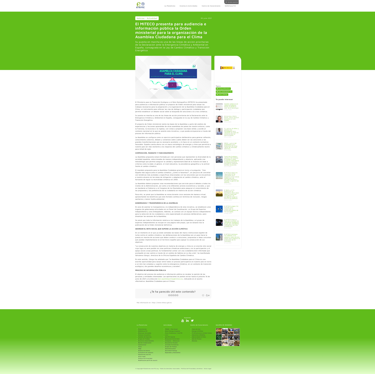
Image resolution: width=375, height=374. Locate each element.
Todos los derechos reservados (170, 368)
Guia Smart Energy (171, 350)
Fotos (140, 346)
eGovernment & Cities (199, 337)
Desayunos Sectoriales (172, 339)
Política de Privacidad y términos (192, 368)
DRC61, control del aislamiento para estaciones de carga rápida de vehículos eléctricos (230, 146)
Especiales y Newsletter (173, 352)
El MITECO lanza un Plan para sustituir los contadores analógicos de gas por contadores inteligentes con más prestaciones (231, 223)
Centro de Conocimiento (211, 6)
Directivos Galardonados (146, 341)
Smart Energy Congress (172, 331)
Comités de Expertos (145, 337)
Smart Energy (222, 94)
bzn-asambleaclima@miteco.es (170, 279)
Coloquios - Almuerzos (172, 341)
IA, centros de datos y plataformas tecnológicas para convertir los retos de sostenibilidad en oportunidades (231, 132)
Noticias (194, 341)
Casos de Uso (196, 329)
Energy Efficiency (224, 88)
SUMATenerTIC (230, 6)
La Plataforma (170, 6)
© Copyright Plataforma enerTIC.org (147, 368)
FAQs (139, 348)
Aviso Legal (142, 356)
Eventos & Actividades (188, 6)
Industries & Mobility (198, 335)
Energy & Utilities (197, 331)
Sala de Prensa (196, 339)
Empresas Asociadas (144, 333)
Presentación (142, 329)
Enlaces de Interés (144, 350)
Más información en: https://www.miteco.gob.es (154, 302)
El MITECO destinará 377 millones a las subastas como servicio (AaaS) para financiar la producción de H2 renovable (232, 238)
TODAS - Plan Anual (171, 329)
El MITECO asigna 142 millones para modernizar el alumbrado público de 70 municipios (231, 209)
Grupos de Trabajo (144, 339)
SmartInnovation (170, 348)
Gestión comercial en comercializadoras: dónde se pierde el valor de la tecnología (231, 106)
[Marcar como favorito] (203, 295)
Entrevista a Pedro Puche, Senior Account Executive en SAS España (231, 118)
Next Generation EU (224, 91)
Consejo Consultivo (144, 335)
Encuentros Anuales (171, 343)
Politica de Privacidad (145, 358)
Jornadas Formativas (172, 344)
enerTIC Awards (170, 337)
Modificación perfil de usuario (147, 360)
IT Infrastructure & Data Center (202, 333)
